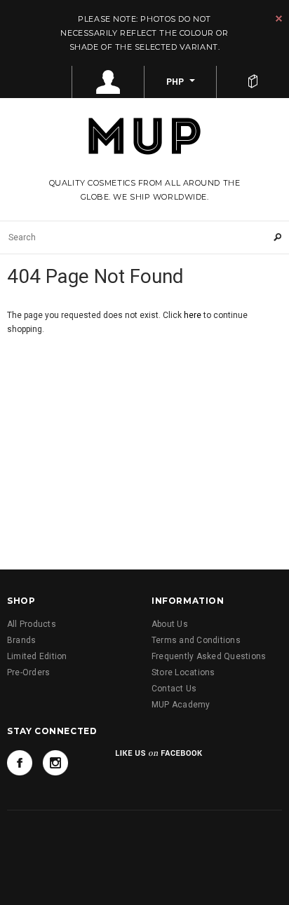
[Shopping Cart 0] (253, 82)
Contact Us (174, 688)
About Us (170, 624)
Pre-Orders (28, 672)
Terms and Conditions (196, 640)
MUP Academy (181, 705)
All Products (31, 624)
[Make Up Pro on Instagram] (55, 762)
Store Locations (183, 672)
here (192, 315)
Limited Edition (37, 656)
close (279, 18)
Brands (21, 640)
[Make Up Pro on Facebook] (19, 762)
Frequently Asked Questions (209, 656)
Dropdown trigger (108, 82)
